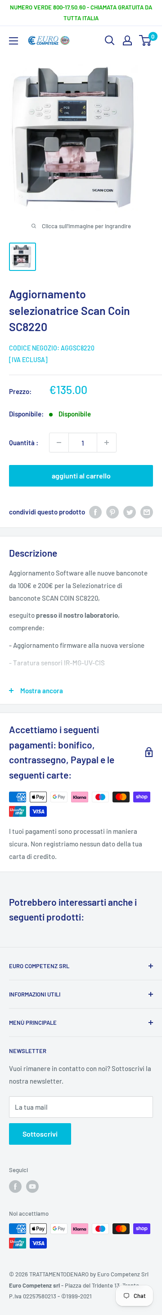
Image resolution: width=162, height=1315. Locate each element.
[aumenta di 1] (106, 442)
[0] (145, 40)
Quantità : (23, 442)
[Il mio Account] (127, 40)
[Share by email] (146, 511)
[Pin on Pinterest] (112, 511)
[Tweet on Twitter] (129, 511)
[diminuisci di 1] (59, 442)
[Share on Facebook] (95, 511)
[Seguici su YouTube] (32, 1186)
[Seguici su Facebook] (15, 1186)
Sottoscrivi (40, 1133)
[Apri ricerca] (110, 40)
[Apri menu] (13, 40)
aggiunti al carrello (81, 475)
